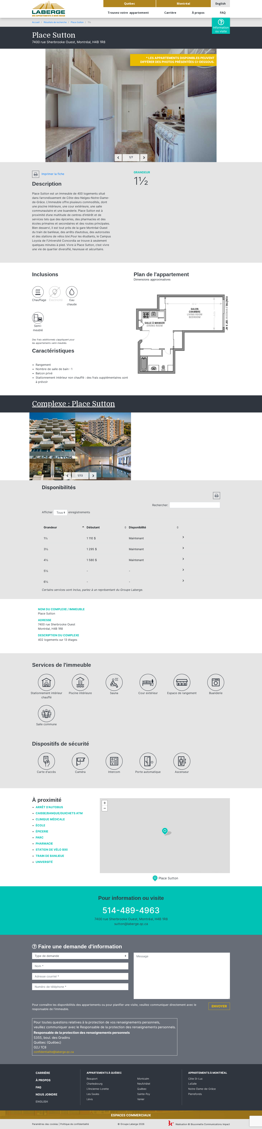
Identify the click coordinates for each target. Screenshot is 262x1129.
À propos (198, 13)
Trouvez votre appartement (128, 13)
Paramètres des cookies (45, 1124)
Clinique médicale (50, 819)
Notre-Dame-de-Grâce (202, 1088)
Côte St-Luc (195, 1078)
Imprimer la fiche (52, 174)
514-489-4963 (131, 910)
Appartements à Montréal (207, 1072)
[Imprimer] (216, 495)
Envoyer (219, 1006)
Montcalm (143, 1078)
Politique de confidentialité (74, 1124)
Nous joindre (46, 1094)
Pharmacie (44, 843)
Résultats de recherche (55, 22)
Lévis (90, 1099)
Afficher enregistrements (66, 512)
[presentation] (118, 157)
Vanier (140, 1099)
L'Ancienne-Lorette (98, 1088)
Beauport (92, 1078)
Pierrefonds (195, 1093)
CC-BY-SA (206, 871)
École (40, 825)
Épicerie (42, 831)
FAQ (223, 13)
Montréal (183, 4)
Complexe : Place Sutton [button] (73, 404)
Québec (129, 4)
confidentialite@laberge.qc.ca (54, 1052)
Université (44, 862)
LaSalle (192, 1083)
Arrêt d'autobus (49, 807)
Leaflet (162, 871)
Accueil (36, 22)
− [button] (105, 808)
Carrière (170, 13)
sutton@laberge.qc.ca (131, 924)
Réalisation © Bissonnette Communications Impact (202, 1124)
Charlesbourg (94, 1083)
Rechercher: (160, 505)
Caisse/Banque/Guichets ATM (59, 813)
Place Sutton (77, 22)
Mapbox (225, 871)
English (220, 4)
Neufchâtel (143, 1083)
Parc (39, 837)
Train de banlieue (50, 856)
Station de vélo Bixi (52, 849)
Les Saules (93, 1093)
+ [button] (105, 803)
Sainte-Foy (143, 1093)
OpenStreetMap (183, 871)
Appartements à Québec (104, 1072)
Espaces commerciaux (131, 1115)
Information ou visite (221, 29)
